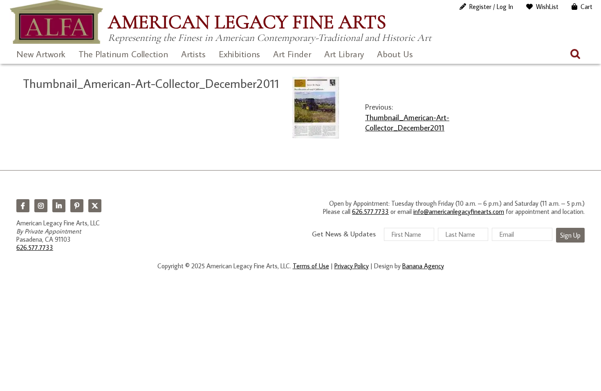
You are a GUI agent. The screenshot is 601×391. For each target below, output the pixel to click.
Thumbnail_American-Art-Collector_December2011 (407, 122)
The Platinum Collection (123, 54)
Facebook (22, 205)
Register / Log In (491, 6)
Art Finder (292, 54)
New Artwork (40, 54)
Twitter (94, 205)
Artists (193, 54)
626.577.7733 (34, 247)
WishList (547, 6)
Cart (586, 6)
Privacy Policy (351, 266)
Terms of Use (311, 266)
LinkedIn (58, 205)
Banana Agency (423, 266)
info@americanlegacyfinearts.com (458, 211)
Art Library (344, 54)
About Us (395, 54)
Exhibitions (239, 54)
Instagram (40, 205)
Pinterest (76, 205)
